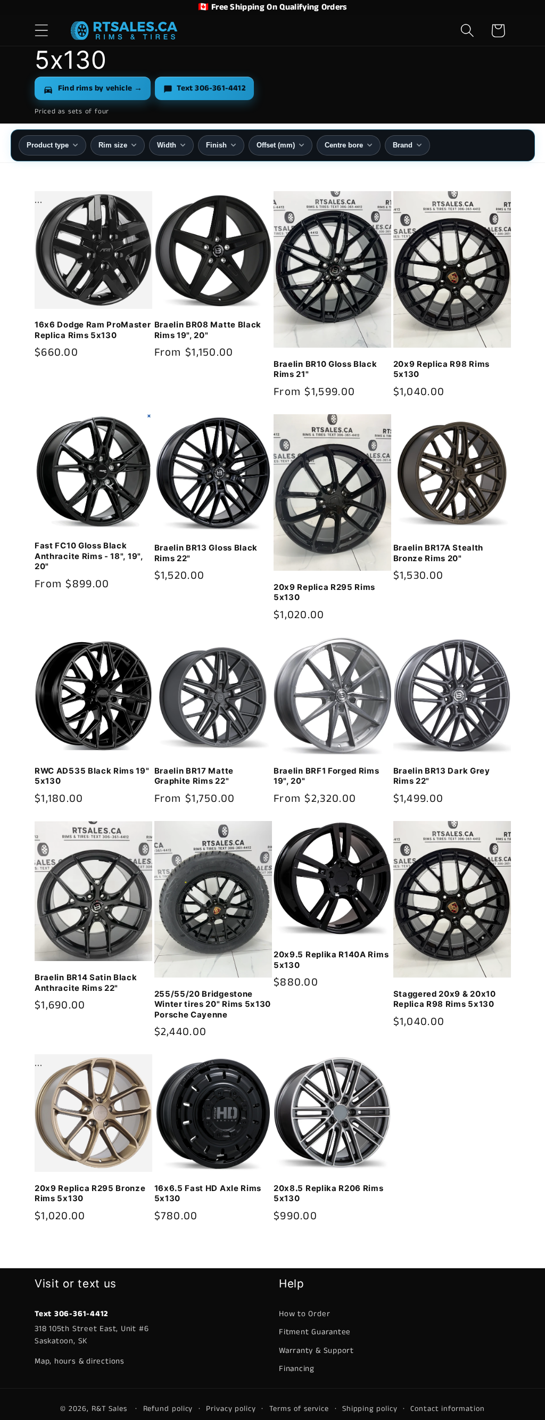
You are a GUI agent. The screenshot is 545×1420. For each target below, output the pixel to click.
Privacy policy (231, 1408)
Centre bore (344, 145)
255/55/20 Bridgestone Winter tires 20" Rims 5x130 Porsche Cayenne (212, 1004)
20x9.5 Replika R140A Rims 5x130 (331, 960)
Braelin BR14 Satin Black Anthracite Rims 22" (86, 982)
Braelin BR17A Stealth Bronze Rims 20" (438, 553)
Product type (48, 145)
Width (166, 145)
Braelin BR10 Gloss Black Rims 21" (325, 369)
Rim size (112, 145)
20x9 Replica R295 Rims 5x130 (324, 592)
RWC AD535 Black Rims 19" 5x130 (92, 776)
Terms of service (299, 1408)
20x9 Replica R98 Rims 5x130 (441, 369)
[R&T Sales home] (124, 30)
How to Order (304, 1313)
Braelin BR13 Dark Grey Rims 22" (441, 776)
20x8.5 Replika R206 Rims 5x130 (329, 1193)
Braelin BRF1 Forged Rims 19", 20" (326, 776)
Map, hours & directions (80, 1361)
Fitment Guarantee (315, 1331)
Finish (216, 145)
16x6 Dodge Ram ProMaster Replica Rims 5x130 (93, 330)
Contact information (447, 1408)
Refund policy (168, 1408)
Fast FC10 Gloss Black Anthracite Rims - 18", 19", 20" (89, 556)
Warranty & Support (316, 1350)
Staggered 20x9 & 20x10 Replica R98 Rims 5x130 (444, 999)
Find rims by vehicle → (100, 88)
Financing (297, 1368)
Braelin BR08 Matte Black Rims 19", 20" (208, 330)
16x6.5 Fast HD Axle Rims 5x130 (208, 1193)
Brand (402, 145)
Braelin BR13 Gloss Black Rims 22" (206, 553)
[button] (41, 30)
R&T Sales (111, 1408)
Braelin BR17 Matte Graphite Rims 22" (194, 776)
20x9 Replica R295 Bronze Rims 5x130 (90, 1193)
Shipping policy (370, 1408)
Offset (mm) (276, 145)
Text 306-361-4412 (211, 88)
